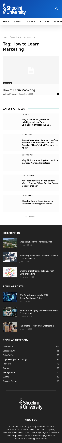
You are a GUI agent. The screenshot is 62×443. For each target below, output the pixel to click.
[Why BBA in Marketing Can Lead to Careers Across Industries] (11, 162)
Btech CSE (26, 114)
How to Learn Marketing (19, 90)
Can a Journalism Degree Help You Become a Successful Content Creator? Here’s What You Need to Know (40, 144)
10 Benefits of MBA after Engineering (37, 326)
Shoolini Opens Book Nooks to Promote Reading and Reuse (37, 202)
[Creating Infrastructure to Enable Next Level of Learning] (10, 272)
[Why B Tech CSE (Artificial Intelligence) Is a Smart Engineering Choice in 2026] (11, 121)
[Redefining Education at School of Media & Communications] (10, 257)
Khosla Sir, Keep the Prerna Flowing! (36, 242)
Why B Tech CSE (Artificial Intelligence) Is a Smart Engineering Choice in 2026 (36, 122)
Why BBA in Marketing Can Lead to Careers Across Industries (40, 161)
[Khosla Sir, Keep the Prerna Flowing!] (10, 243)
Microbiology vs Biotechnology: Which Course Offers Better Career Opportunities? (40, 183)
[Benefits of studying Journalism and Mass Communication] (10, 312)
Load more (30, 217)
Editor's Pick (27, 155)
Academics (8, 83)
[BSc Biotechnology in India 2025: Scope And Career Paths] (10, 297)
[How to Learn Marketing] (31, 70)
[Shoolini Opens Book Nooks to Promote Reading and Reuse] (11, 203)
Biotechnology (28, 175)
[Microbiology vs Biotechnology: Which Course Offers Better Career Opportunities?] (11, 183)
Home (5, 37)
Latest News (27, 195)
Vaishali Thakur (10, 94)
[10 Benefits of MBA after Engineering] (10, 327)
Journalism (27, 134)
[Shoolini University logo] (21, 9)
